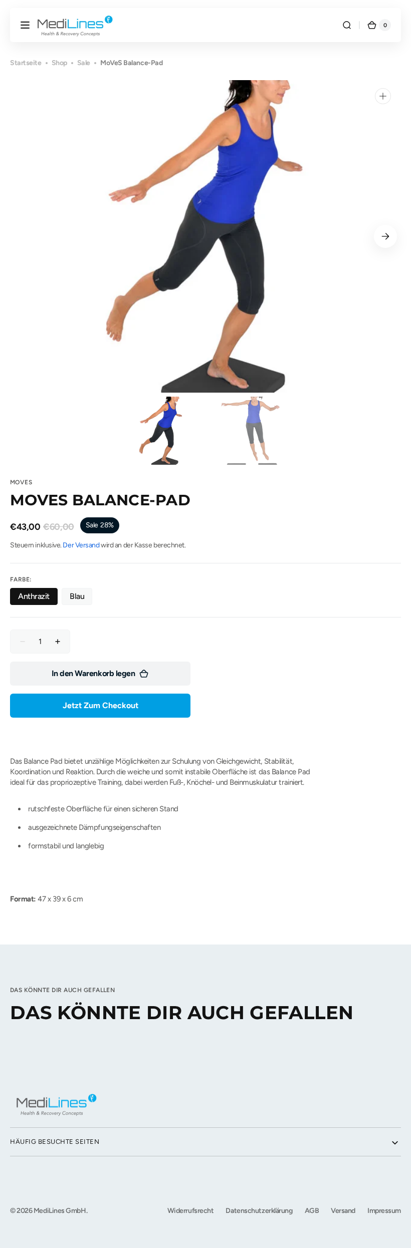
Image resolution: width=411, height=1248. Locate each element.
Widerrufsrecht (190, 1210)
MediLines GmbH (60, 1210)
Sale (83, 63)
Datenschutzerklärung (259, 1210)
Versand (343, 1210)
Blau (81, 598)
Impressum (384, 1210)
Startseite (26, 63)
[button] (25, 25)
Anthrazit (38, 598)
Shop (59, 63)
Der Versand (81, 545)
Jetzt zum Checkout (100, 705)
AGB (312, 1210)
